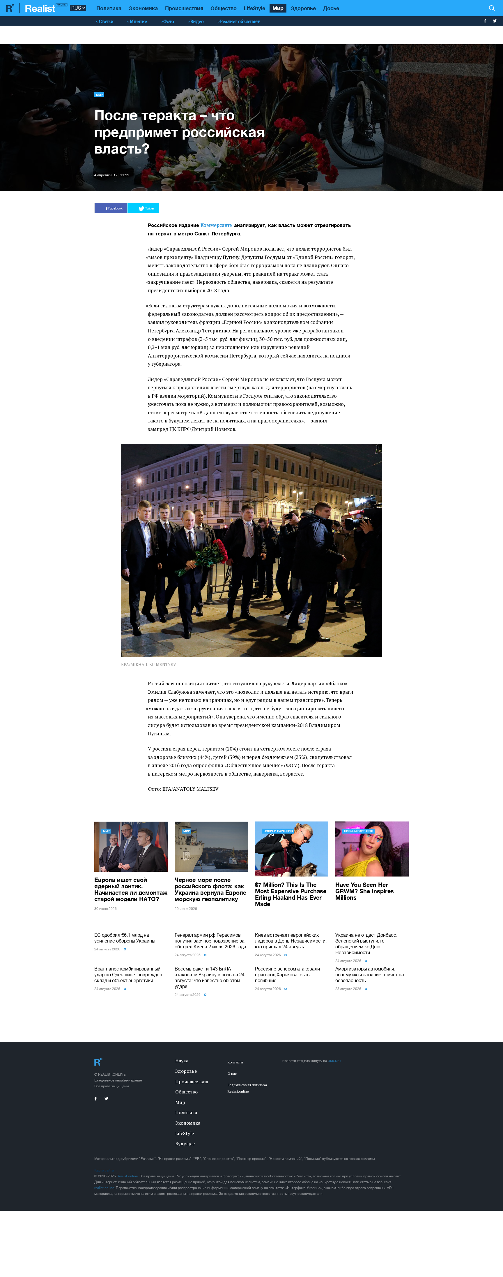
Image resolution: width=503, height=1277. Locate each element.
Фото (168, 21)
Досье (331, 8)
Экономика (143, 8)
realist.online (104, 1188)
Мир (278, 8)
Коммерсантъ (217, 225)
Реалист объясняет (240, 21)
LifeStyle (254, 8)
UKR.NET (335, 1060)
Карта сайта (104, 1170)
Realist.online (127, 1176)
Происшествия (184, 8)
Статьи (106, 21)
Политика (108, 8)
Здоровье (303, 8)
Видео (197, 21)
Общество (223, 8)
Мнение (138, 21)
